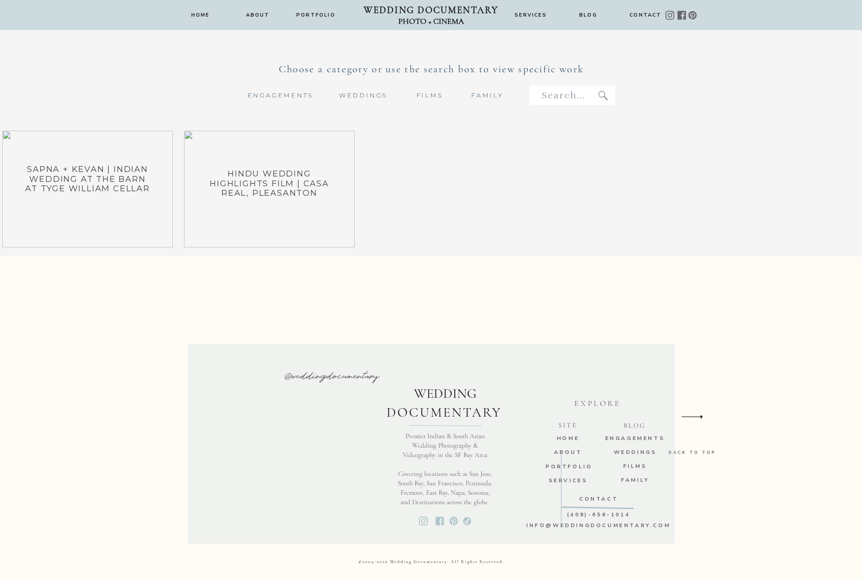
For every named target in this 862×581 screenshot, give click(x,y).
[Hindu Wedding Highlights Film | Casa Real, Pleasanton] (269, 189)
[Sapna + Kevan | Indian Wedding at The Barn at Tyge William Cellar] (87, 189)
